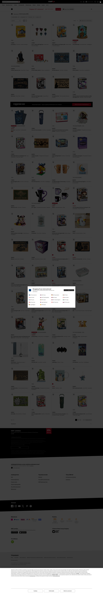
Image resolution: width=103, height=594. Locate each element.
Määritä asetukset (68, 591)
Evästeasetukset (32, 575)
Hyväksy (35, 590)
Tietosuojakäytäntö (56, 575)
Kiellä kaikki (51, 590)
